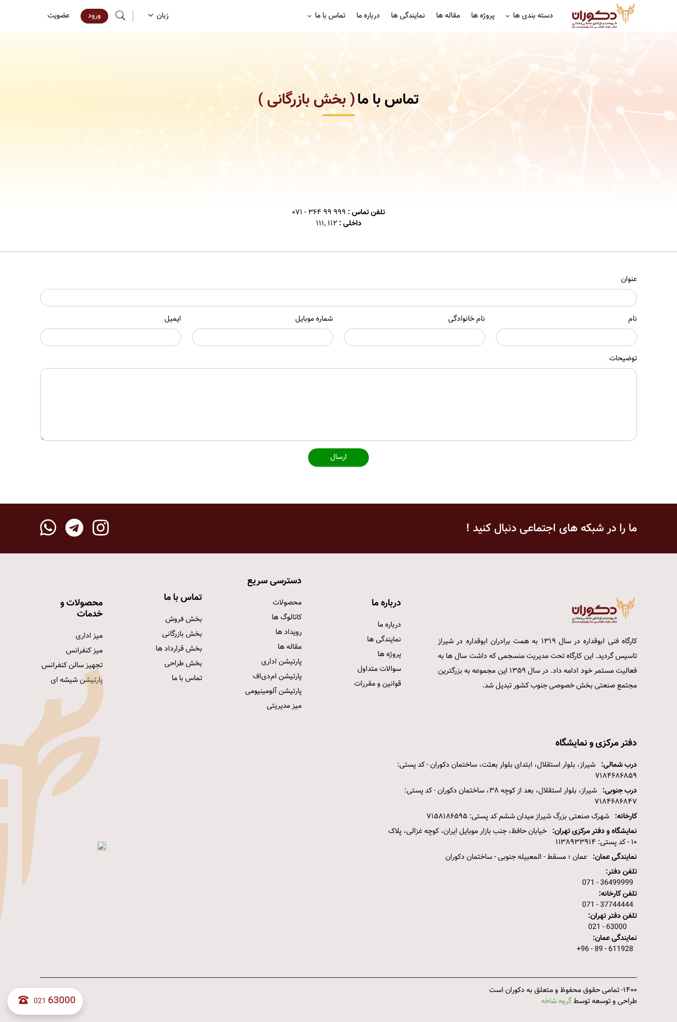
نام (632, 319)
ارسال (338, 457)
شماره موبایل (314, 319)
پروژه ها (483, 16)
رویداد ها (288, 632)
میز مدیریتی (284, 706)
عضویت (58, 16)
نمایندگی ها (408, 16)
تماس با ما (187, 678)
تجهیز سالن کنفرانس (72, 665)
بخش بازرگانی (182, 634)
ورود (94, 16)
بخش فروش (183, 619)
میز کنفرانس (84, 651)
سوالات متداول (379, 669)
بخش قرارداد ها (179, 649)
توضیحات (623, 358)
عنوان (629, 279)
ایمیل (172, 319)
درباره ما (368, 16)
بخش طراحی (183, 664)
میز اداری (89, 636)
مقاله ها (448, 16)
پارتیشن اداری (281, 662)
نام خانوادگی (466, 319)
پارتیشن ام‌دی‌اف (277, 676)
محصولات (287, 603)
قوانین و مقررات (377, 684)
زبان (163, 16)
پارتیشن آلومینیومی (273, 691)
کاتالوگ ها (287, 617)
